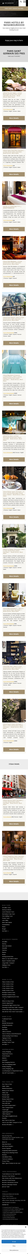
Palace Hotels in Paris (8, 982)
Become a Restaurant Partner (10, 1182)
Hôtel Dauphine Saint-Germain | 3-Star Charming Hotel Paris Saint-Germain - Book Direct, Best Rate (13, 858)
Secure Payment (6, 1148)
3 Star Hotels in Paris (7, 988)
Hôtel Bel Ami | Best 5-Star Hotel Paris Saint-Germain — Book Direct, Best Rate (13, 668)
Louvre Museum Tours (8, 912)
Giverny (4, 944)
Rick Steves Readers (7, 1146)
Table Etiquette (6, 1114)
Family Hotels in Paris (8, 990)
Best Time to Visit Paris (8, 1120)
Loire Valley (5, 920)
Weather (4, 1118)
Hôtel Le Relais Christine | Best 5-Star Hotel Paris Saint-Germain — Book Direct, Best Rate (14, 551)
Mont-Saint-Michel (7, 922)
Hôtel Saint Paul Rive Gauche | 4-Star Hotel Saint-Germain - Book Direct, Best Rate (13, 152)
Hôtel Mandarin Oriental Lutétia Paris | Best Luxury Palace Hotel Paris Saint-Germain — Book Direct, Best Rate (13, 378)
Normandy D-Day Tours (8, 914)
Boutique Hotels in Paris (8, 992)
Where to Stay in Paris (8, 1001)
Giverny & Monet (6, 909)
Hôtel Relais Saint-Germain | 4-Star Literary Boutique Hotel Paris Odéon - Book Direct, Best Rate (14, 494)
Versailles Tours (6, 907)
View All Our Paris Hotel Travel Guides (12, 1011)
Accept (14, 1241)
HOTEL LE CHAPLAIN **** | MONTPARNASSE (12, 207)
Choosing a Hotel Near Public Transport (12, 1007)
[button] (25, 1227)
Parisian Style (5, 1097)
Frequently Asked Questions (10, 1150)
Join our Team (5, 1186)
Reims (3, 926)
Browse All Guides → (7, 1124)
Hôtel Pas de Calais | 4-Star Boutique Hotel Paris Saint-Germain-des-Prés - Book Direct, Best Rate (12, 95)
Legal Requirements (7, 1112)
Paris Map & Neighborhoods (9, 1116)
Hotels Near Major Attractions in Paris (12, 1009)
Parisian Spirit (5, 1095)
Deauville (4, 948)
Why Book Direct (6, 1144)
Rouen (4, 954)
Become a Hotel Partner (8, 1180)
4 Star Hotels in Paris (7, 986)
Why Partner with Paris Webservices (12, 1178)
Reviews (4, 1154)
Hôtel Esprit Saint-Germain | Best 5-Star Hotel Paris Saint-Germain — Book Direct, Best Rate (13, 726)
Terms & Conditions (7, 1159)
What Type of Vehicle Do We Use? (11, 1163)
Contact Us (5, 1204)
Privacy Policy (6, 1161)
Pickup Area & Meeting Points (10, 1152)
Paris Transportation (7, 1107)
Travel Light (5, 1109)
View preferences (14, 1250)
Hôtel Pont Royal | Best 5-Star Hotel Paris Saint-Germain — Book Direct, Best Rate (13, 319)
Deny (14, 1246)
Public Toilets (5, 1086)
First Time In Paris (7, 1084)
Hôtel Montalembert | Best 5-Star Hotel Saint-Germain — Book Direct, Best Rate (13, 610)
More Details (14, 118)
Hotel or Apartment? (7, 1003)
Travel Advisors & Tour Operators (11, 1174)
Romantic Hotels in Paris (8, 994)
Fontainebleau (6, 924)
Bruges (4, 929)
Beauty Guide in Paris (8, 1099)
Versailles (4, 941)
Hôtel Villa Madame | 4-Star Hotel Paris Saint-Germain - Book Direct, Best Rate (12, 263)
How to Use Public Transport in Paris (12, 1122)
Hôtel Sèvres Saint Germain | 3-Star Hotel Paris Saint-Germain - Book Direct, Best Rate (13, 802)
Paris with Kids (6, 1103)
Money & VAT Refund (8, 1090)
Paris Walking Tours (7, 916)
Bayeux (4, 952)
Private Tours (5, 918)
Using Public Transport (8, 963)
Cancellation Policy (7, 1157)
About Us (4, 1142)
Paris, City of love (6, 1101)
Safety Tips (5, 1092)
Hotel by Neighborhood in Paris (10, 996)
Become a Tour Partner (8, 1176)
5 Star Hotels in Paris (7, 984)
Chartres (4, 950)
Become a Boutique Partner (9, 1184)
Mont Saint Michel (6, 946)
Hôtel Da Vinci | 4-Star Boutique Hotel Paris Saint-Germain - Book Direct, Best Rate (12, 438)
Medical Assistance (7, 1088)
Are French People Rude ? (9, 1105)
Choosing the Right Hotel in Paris (11, 1005)
